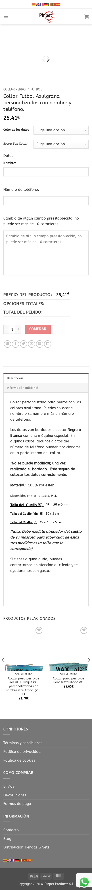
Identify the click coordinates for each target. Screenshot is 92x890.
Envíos (8, 786)
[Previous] (3, 668)
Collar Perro (14, 89)
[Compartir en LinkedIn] (47, 344)
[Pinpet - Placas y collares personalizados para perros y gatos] (46, 16)
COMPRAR (37, 329)
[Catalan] (34, 4)
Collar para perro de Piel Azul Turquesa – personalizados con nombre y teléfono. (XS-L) (23, 686)
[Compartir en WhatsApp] (7, 344)
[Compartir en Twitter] (23, 344)
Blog (7, 839)
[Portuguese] (54, 4)
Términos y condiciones (22, 743)
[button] (6, 16)
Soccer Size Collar (15, 143)
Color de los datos (16, 129)
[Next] (88, 668)
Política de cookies (19, 760)
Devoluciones (14, 795)
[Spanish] (58, 4)
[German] (46, 4)
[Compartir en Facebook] (15, 344)
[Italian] (50, 4)
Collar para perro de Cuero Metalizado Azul (69, 680)
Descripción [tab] (15, 378)
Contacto (11, 830)
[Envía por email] (31, 344)
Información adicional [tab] (22, 387)
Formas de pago (17, 804)
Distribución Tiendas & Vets (26, 847)
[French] (42, 4)
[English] (38, 4)
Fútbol (36, 89)
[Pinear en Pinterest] (39, 344)
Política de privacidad (22, 751)
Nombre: (9, 163)
